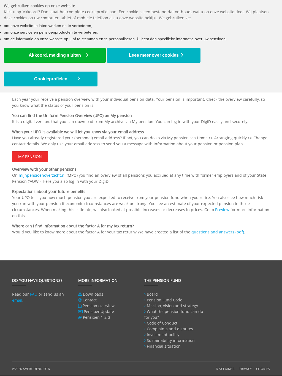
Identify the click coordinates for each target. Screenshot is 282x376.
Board (152, 294)
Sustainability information (171, 340)
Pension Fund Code (164, 300)
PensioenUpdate (99, 311)
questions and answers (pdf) (217, 232)
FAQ (33, 294)
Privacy (245, 369)
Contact (90, 300)
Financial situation (164, 346)
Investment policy (163, 334)
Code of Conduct (162, 323)
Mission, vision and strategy (172, 305)
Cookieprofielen (50, 79)
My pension (30, 156)
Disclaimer (225, 369)
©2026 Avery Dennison (31, 369)
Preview (222, 209)
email (17, 300)
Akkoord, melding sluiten (55, 55)
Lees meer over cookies (154, 55)
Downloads (93, 294)
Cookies (263, 369)
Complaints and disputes (170, 328)
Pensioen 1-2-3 (96, 317)
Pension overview (99, 305)
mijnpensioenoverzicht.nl (42, 175)
